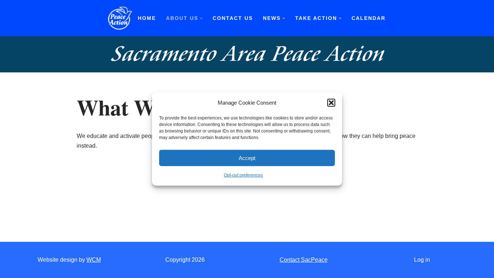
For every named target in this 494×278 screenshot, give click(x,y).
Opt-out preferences (243, 175)
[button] (331, 102)
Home (147, 18)
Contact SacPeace (304, 260)
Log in (422, 260)
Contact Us (233, 18)
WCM (93, 260)
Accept (247, 158)
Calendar (369, 18)
